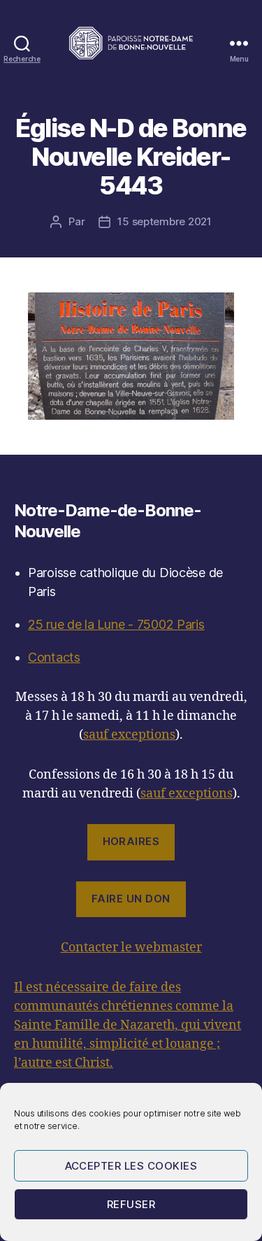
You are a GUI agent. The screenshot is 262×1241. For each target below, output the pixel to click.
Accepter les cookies (131, 1165)
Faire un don (131, 898)
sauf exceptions (129, 735)
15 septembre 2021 (164, 221)
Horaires (131, 841)
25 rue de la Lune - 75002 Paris (116, 624)
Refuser (131, 1204)
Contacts (54, 657)
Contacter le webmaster (131, 947)
